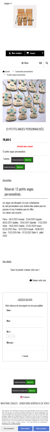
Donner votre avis (39, 280)
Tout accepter (41, 428)
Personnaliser (9, 428)
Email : (9, 310)
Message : (10, 342)
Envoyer (25, 356)
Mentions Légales (9, 403)
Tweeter (6, 158)
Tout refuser (25, 428)
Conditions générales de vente (34, 403)
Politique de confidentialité (11, 424)
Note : (9, 331)
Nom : (9, 320)
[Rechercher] (47, 63)
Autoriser (28, 159)
